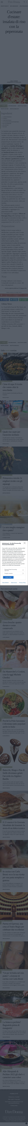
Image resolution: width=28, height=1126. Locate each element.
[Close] (25, 543)
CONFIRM (8, 577)
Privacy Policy (22, 582)
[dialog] (14, 563)
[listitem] (14, 570)
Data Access (14, 582)
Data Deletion (5, 582)
